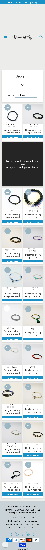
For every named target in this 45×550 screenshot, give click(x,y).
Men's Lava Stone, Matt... (33, 125)
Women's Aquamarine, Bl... (11, 287)
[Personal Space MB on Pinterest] (33, 534)
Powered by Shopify (22, 549)
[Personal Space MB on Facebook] (17, 534)
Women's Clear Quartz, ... (12, 365)
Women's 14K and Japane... (11, 248)
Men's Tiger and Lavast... (11, 209)
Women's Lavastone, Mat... (11, 482)
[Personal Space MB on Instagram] (22, 534)
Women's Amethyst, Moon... (33, 248)
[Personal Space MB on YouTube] (28, 534)
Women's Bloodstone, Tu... (33, 326)
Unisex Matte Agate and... (33, 209)
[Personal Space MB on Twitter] (11, 534)
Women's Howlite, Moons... (11, 443)
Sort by (11, 95)
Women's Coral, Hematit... (33, 365)
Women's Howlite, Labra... (33, 404)
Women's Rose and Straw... (33, 482)
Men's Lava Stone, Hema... (11, 125)
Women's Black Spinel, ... (12, 326)
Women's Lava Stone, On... (33, 443)
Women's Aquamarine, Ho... (33, 287)
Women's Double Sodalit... (11, 404)
